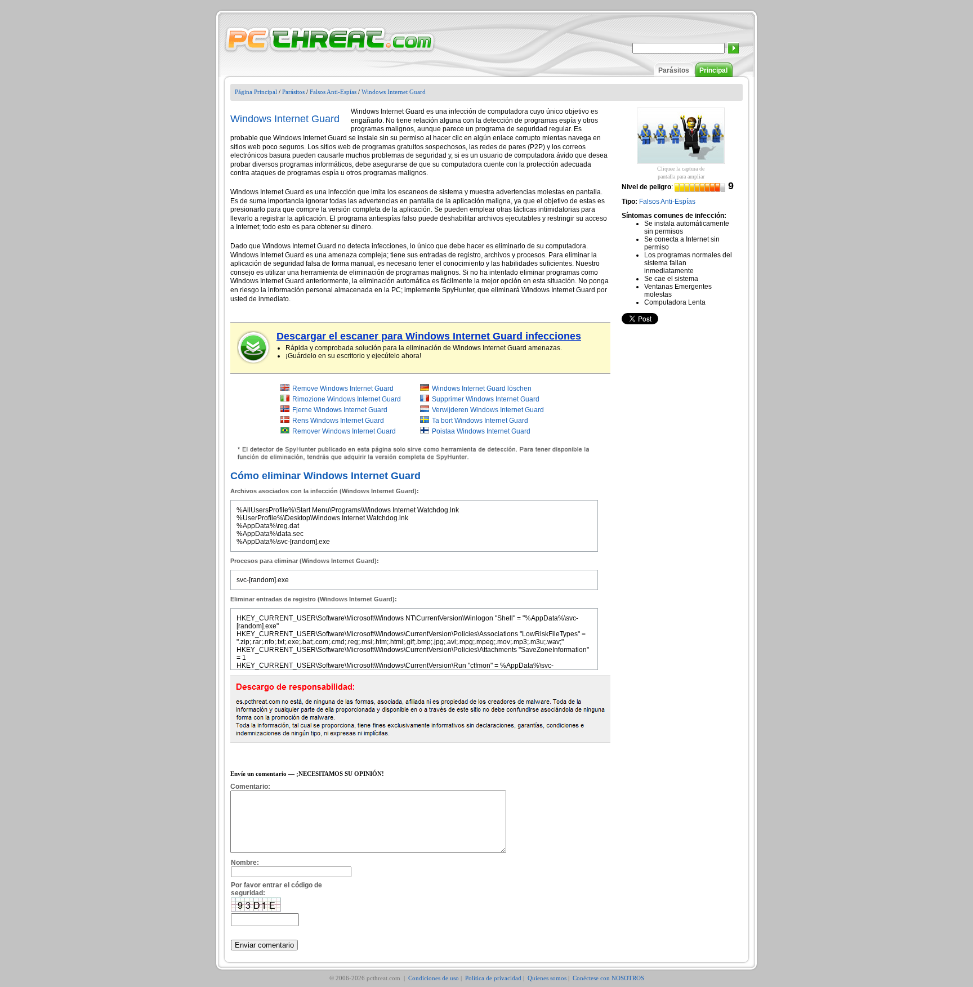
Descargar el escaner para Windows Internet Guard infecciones (428, 336)
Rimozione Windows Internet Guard (346, 399)
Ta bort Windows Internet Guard (480, 421)
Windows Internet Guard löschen (482, 388)
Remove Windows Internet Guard (343, 388)
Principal (713, 70)
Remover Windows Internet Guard (344, 431)
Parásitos (673, 70)
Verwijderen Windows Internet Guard (488, 410)
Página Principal (256, 91)
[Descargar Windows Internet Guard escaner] (254, 347)
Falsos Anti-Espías (333, 91)
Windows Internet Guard (393, 91)
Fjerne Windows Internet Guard (339, 410)
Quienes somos (547, 978)
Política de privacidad (493, 978)
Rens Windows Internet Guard (338, 421)
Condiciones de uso (433, 978)
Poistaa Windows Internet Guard (481, 431)
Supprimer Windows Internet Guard (485, 399)
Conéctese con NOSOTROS (608, 978)
